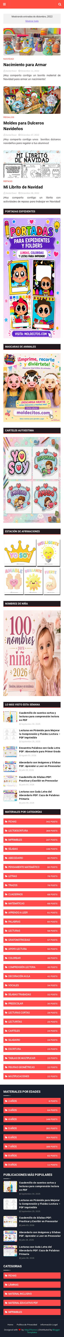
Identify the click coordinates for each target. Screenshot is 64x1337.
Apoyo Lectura (29, 949)
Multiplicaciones (29, 1076)
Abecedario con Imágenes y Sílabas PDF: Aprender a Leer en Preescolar (40, 764)
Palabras (29, 921)
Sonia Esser (11, 71)
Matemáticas (29, 903)
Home (10, 1324)
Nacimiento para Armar (25, 64)
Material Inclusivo (20, 1293)
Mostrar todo (32, 21)
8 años (29, 1155)
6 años (29, 1137)
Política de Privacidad (27, 1324)
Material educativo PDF (23, 1302)
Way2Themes (30, 1329)
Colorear (29, 958)
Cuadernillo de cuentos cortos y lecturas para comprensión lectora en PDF (39, 716)
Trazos (29, 885)
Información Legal (49, 1324)
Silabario (29, 1039)
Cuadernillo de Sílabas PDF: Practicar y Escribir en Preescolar (38, 779)
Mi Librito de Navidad (23, 187)
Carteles (29, 1030)
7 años (29, 1146)
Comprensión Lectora (29, 967)
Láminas (13, 1284)
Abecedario (29, 858)
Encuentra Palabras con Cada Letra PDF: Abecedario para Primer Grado (40, 750)
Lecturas (29, 930)
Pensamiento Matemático (29, 867)
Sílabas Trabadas (29, 994)
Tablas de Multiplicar (29, 1058)
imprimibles (29, 839)
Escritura (29, 1049)
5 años (29, 1128)
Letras (29, 876)
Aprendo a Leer (29, 912)
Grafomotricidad (29, 939)
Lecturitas (29, 1021)
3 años (29, 1110)
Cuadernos (29, 894)
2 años (29, 1101)
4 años (29, 1119)
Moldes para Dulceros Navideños (23, 126)
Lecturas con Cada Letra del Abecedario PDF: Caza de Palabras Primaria (39, 795)
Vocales (29, 985)
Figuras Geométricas (29, 1067)
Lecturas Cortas (29, 1012)
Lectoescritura (29, 830)
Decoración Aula (29, 976)
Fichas (29, 821)
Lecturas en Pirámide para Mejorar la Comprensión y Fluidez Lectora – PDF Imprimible (39, 734)
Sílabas (29, 848)
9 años (29, 1164)
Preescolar (29, 1003)
